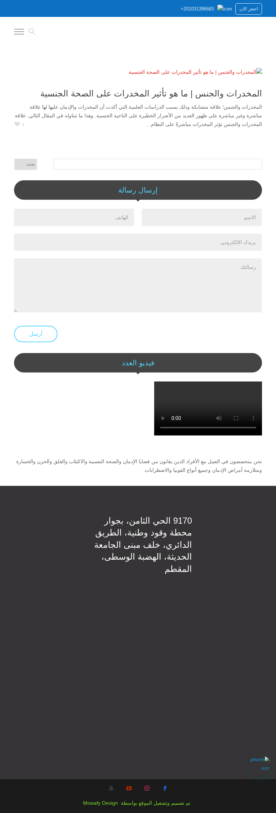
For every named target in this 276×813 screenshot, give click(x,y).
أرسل (35, 334)
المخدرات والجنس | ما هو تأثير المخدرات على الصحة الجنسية (151, 93)
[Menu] (19, 32)
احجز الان (248, 9)
